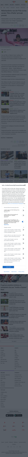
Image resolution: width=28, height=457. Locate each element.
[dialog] (14, 228)
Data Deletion (6, 271)
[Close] (25, 185)
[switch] (23, 210)
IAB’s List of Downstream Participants (15, 203)
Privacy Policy (21, 271)
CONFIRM (8, 267)
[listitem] (14, 207)
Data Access (14, 271)
